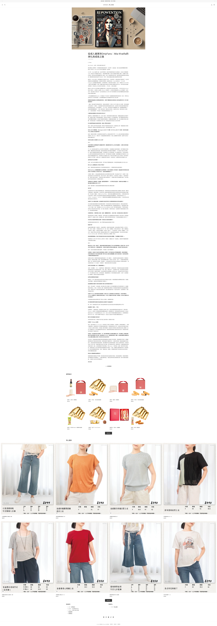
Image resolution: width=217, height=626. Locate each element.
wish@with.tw (75, 608)
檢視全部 (108, 433)
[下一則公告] (215, 1)
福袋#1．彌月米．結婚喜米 (114, 399)
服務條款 (119, 624)
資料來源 (90, 361)
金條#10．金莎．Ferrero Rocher (94, 427)
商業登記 (70, 613)
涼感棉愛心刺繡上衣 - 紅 (60, 594)
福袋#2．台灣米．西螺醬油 (72, 399)
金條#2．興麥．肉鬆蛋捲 (135, 427)
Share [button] (90, 62)
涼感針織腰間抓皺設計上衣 (60, 516)
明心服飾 (116, 606)
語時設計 (73, 606)
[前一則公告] (2, 1)
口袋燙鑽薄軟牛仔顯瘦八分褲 (7, 516)
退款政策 (111, 624)
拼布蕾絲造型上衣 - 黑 (167, 516)
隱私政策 (115, 624)
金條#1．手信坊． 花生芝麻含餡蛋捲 (94, 399)
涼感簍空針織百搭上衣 (113, 516)
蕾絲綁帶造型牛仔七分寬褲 (114, 594)
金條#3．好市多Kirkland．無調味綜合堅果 (74, 427)
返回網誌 (109, 366)
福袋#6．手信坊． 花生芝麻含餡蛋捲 (137, 399)
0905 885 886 (75, 610)
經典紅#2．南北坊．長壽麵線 (115, 427)
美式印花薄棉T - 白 (167, 594)
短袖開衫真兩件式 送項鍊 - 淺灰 (7, 594)
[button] (2, 5)
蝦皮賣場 (70, 611)
